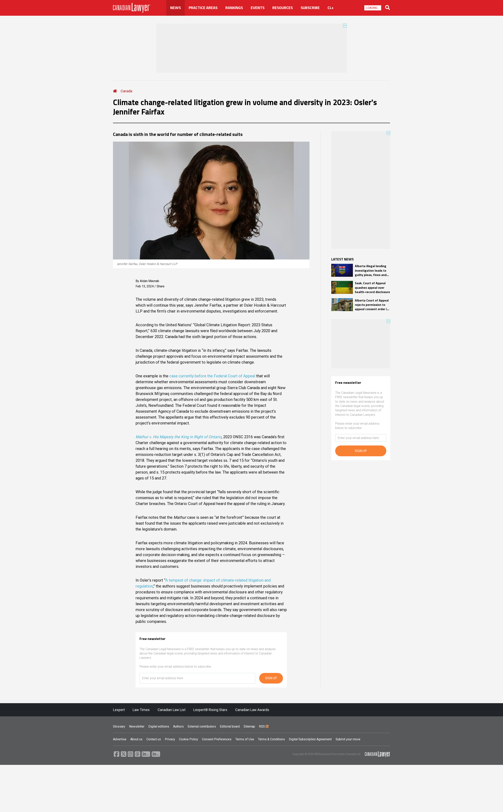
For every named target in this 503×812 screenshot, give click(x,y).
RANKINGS (234, 8)
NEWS (175, 8)
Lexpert (119, 710)
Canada (126, 91)
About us (136, 739)
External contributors (202, 726)
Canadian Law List (171, 710)
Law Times (141, 710)
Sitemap (249, 726)
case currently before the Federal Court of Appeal (212, 376)
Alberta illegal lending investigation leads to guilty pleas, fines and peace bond (370, 270)
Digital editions (158, 726)
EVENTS (257, 8)
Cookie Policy (188, 739)
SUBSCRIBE (310, 8)
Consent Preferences (216, 739)
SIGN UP (271, 678)
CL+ (331, 8)
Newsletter (136, 726)
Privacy (170, 739)
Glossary (119, 726)
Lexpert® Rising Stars (210, 710)
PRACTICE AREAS (203, 8)
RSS (262, 726)
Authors (178, 726)
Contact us (153, 739)
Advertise (119, 739)
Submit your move (348, 739)
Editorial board (230, 726)
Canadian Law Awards (252, 710)
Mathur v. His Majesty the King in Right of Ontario (178, 436)
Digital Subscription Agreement (310, 739)
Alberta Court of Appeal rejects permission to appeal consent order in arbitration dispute (372, 304)
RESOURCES (282, 8)
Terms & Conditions (271, 739)
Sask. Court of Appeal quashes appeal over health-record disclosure (372, 287)
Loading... (372, 7)
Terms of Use (244, 739)
